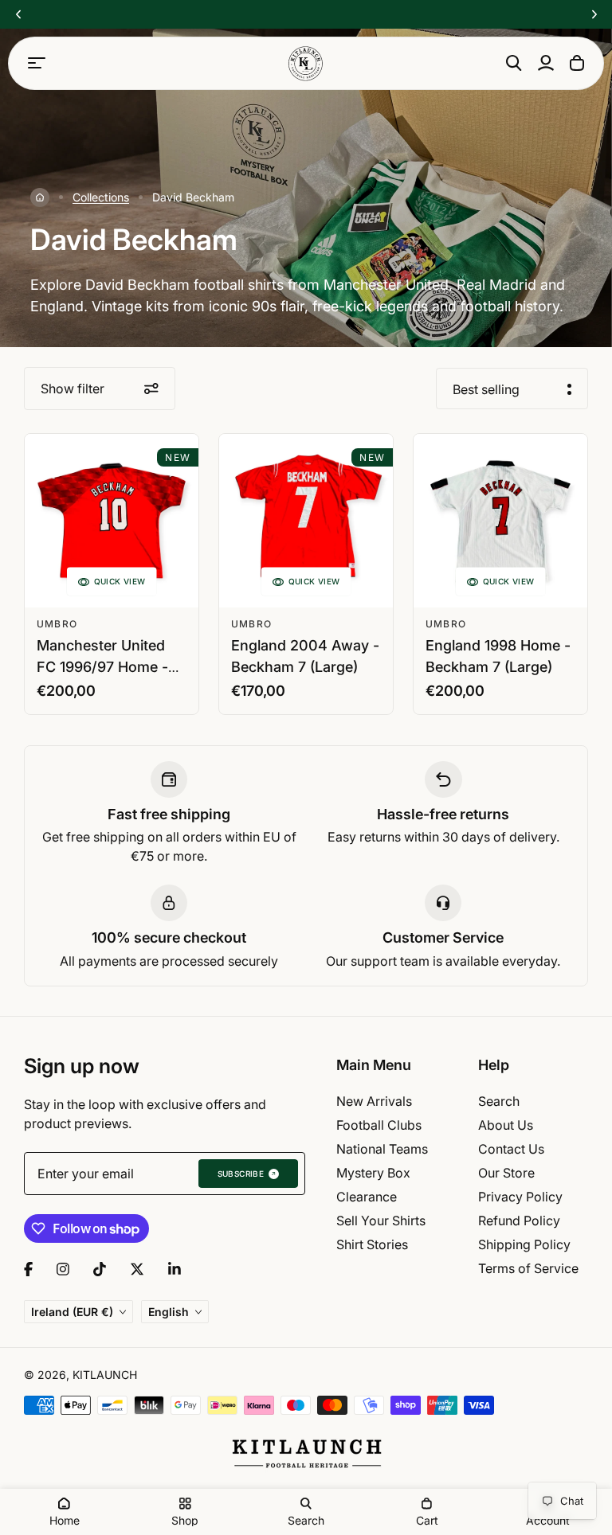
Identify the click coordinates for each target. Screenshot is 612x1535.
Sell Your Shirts (381, 1220)
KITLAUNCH (105, 1374)
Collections (101, 197)
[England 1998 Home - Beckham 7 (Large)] (500, 520)
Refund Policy (519, 1220)
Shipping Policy (524, 1244)
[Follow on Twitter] (137, 1269)
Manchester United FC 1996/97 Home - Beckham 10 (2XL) (102, 667)
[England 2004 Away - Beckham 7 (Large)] (306, 520)
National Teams (382, 1149)
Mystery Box (373, 1173)
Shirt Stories (372, 1244)
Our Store (506, 1173)
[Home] (40, 197)
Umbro (57, 624)
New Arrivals (374, 1101)
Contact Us (511, 1149)
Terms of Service (528, 1268)
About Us (505, 1125)
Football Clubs (379, 1125)
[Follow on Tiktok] (99, 1269)
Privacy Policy (520, 1197)
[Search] (514, 63)
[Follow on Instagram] (63, 1269)
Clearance (366, 1197)
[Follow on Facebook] (28, 1269)
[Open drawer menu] (36, 62)
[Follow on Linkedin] (174, 1269)
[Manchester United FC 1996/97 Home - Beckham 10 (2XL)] (111, 520)
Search (499, 1101)
